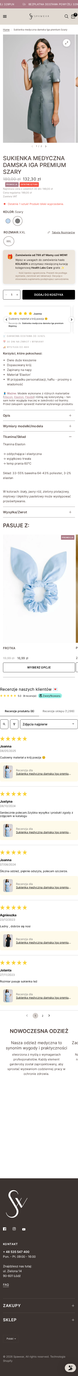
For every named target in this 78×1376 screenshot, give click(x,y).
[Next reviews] (71, 319)
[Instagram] (17, 1228)
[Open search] (4, 724)
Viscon (8, 397)
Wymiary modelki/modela (23, 426)
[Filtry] (14, 724)
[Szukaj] (66, 16)
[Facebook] (7, 1228)
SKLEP (10, 1319)
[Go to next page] (50, 1016)
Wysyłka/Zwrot (15, 512)
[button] (39, 319)
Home (6, 29)
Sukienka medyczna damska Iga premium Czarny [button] (43, 942)
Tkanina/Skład (14, 437)
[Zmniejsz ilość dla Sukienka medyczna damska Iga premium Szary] (6, 294)
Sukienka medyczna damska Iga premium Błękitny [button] (43, 773)
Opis (6, 415)
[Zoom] (66, 43)
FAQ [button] (6, 1284)
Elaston (19, 397)
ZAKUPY (12, 1305)
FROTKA (9, 648)
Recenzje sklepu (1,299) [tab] (58, 711)
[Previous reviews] (6, 319)
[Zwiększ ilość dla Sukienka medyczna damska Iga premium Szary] (17, 294)
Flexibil (29, 397)
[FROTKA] (39, 589)
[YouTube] (26, 1229)
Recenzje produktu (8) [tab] (19, 711)
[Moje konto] (61, 16)
